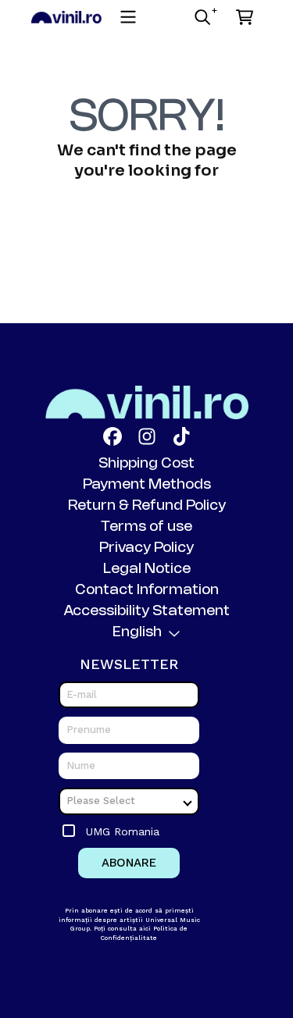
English (137, 632)
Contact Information (147, 590)
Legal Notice (147, 569)
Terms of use (146, 527)
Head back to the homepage (147, 221)
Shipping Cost (146, 463)
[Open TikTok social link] (181, 436)
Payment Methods (147, 485)
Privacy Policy (146, 548)
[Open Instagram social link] (147, 436)
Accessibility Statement (147, 611)
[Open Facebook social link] (112, 436)
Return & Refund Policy (147, 506)
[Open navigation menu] (128, 17)
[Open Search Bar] (201, 17)
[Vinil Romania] (66, 17)
